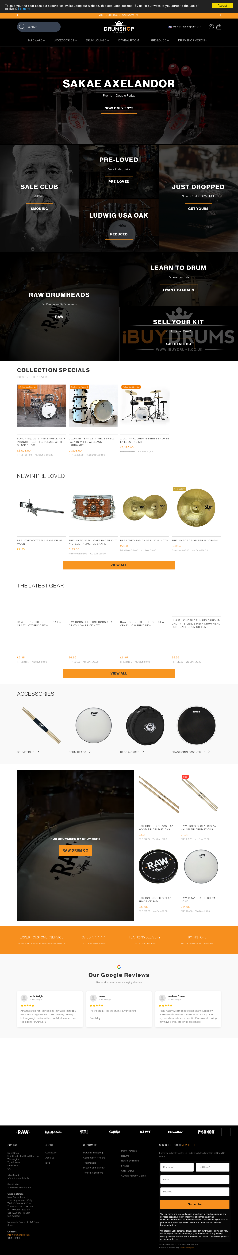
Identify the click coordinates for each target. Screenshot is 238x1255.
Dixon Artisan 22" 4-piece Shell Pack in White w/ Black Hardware (92, 442)
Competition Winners (94, 1157)
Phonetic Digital (187, 1247)
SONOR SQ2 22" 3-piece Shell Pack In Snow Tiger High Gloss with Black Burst (41, 442)
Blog (47, 1162)
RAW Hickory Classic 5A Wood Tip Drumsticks (156, 827)
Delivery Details (129, 1150)
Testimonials (89, 1162)
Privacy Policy (211, 1231)
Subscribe (195, 1204)
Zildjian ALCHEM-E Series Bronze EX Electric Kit (144, 440)
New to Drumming (130, 1160)
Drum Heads (77, 752)
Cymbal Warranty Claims (133, 1175)
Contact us (51, 1152)
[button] (39, 27)
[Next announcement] (220, 15)
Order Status (128, 1171)
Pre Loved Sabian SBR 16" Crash (195, 540)
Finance (125, 1165)
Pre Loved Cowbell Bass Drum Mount (39, 542)
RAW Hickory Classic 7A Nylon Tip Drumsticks (198, 827)
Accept (222, 5)
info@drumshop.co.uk (18, 1234)
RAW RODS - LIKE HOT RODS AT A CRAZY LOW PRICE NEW (39, 623)
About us (49, 1157)
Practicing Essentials (188, 752)
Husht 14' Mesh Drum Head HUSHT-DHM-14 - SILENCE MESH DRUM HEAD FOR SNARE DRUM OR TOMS (196, 624)
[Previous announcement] (17, 15)
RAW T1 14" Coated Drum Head (198, 900)
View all (118, 565)
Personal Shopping (93, 1152)
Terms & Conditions (93, 1172)
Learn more (25, 9)
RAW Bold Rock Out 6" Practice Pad (155, 900)
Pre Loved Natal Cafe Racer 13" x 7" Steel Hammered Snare (93, 542)
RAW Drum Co (76, 850)
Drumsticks (25, 752)
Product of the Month (94, 1167)
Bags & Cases (130, 752)
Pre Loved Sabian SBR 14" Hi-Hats (144, 540)
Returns (125, 1155)
